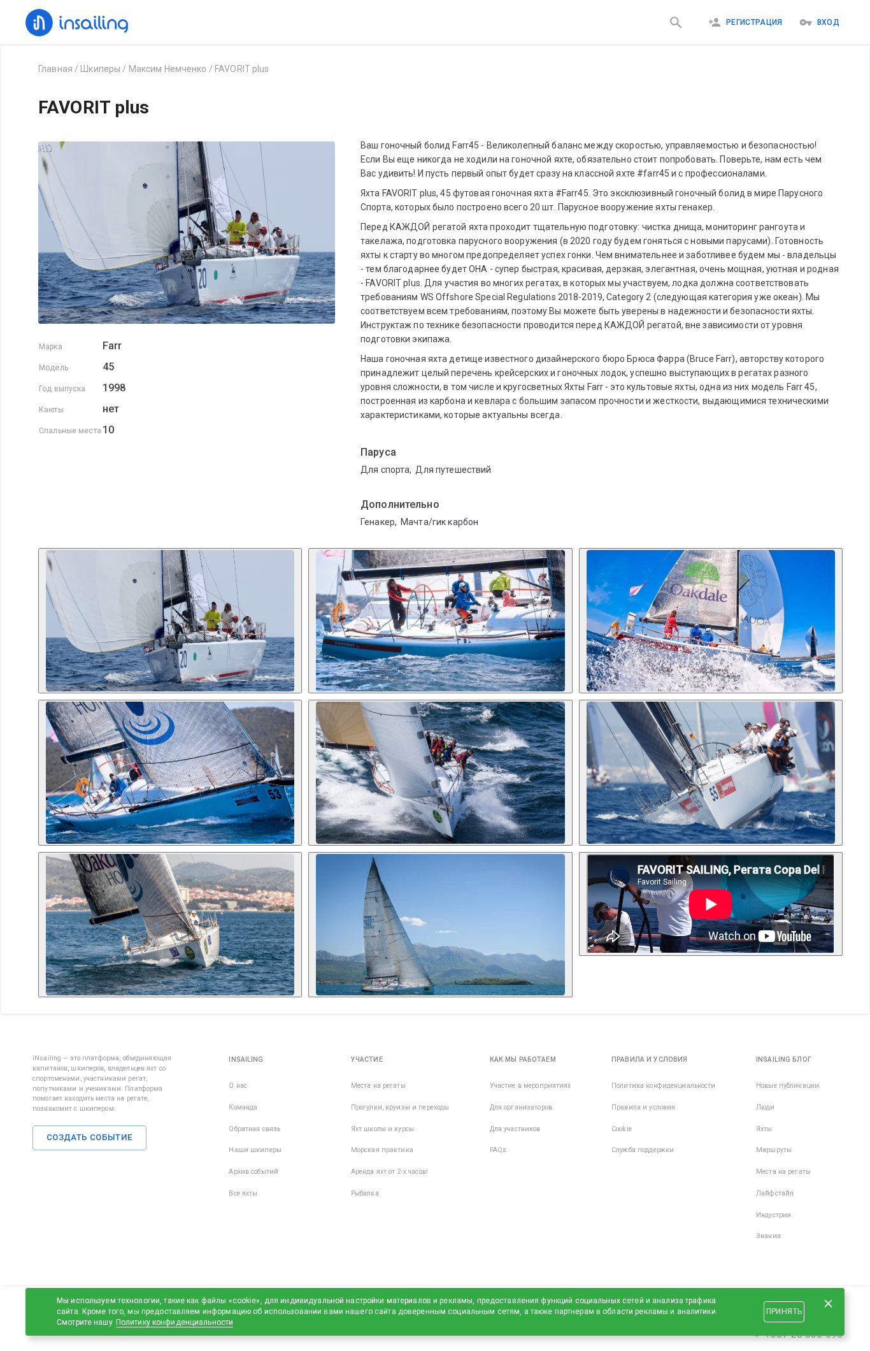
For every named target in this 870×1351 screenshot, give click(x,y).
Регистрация (754, 22)
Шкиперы (100, 69)
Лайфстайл (775, 1193)
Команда (243, 1107)
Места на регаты (378, 1085)
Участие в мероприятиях (530, 1085)
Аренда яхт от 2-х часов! (389, 1171)
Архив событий (253, 1171)
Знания (768, 1236)
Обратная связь (254, 1129)
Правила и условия (643, 1107)
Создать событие (89, 1137)
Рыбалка (365, 1193)
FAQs (498, 1150)
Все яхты (243, 1193)
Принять (784, 1311)
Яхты (764, 1129)
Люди (765, 1107)
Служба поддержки (642, 1150)
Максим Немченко (168, 69)
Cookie (621, 1129)
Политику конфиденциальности (175, 1322)
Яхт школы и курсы (382, 1129)
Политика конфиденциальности (663, 1085)
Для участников (515, 1129)
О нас (238, 1085)
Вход (828, 22)
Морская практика (382, 1150)
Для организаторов (521, 1107)
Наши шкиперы (255, 1150)
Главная (55, 69)
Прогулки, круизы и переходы (400, 1107)
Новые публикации (787, 1085)
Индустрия (773, 1215)
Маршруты (774, 1150)
